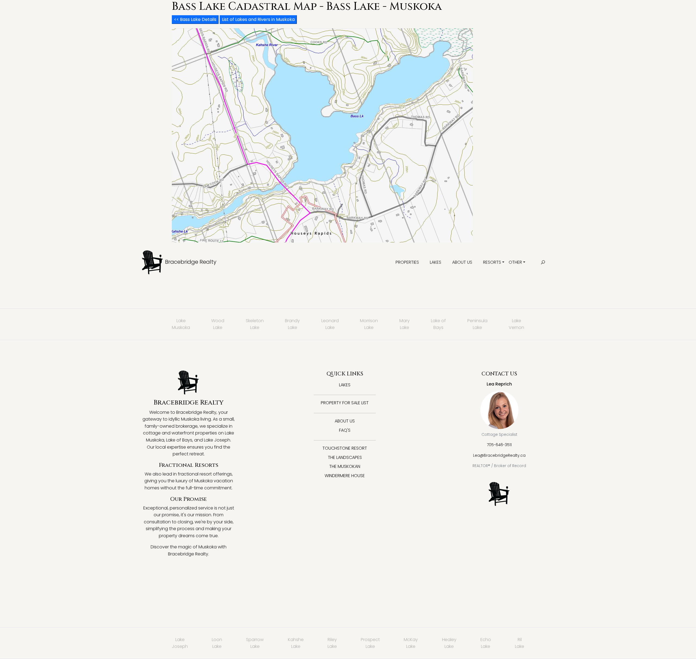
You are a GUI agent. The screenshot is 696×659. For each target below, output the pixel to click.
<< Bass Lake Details (195, 19)
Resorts (492, 262)
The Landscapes (345, 457)
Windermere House (345, 476)
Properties (407, 262)
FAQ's (344, 430)
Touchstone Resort (344, 448)
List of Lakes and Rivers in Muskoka (258, 19)
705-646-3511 (499, 444)
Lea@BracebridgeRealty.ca (499, 455)
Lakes (435, 262)
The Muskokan (344, 466)
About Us (462, 262)
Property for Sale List (345, 403)
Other (515, 262)
